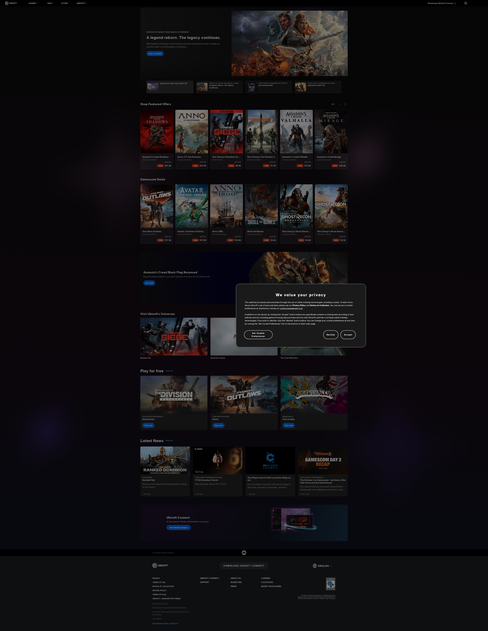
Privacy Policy (299, 305)
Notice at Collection (319, 305)
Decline (331, 334)
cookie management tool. (291, 308)
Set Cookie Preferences (258, 334)
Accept (348, 334)
